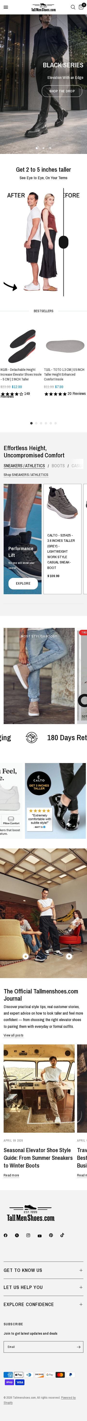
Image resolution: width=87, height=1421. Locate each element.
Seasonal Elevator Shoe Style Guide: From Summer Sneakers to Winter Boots (38, 1157)
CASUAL (79, 465)
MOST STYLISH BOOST (39, 636)
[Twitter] (20, 1235)
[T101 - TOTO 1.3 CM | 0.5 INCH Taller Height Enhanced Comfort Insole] (65, 342)
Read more (11, 1175)
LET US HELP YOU (23, 1287)
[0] (80, 7)
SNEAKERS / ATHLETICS (24, 465)
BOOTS (58, 465)
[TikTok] (65, 1235)
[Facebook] (9, 1235)
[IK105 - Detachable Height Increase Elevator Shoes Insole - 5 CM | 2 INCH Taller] (21, 342)
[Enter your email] (78, 1347)
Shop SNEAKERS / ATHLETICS (26, 475)
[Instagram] (31, 1235)
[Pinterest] (54, 1235)
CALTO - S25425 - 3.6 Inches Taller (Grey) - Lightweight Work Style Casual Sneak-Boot (61, 551)
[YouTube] (43, 1236)
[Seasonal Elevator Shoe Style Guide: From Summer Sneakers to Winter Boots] (39, 1088)
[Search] (73, 7)
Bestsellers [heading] (43, 311)
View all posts (13, 1035)
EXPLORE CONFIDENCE (29, 1304)
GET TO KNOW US (23, 1270)
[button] (62, 91)
